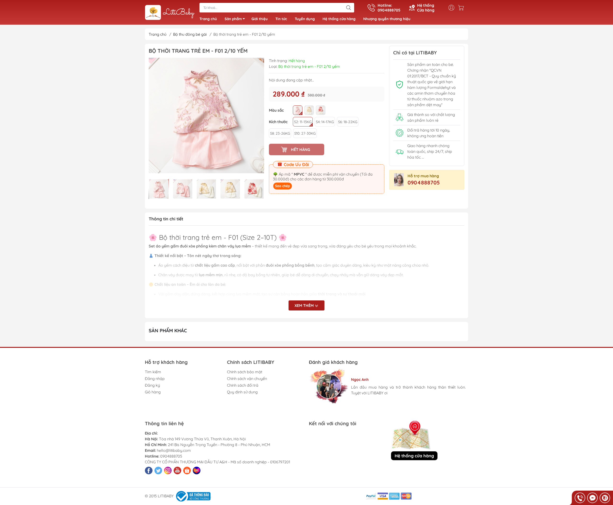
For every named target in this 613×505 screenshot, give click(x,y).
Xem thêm (305, 305)
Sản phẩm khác (168, 330)
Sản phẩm (233, 19)
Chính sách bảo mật (244, 371)
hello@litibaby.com (174, 450)
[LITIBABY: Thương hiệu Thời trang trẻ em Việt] (170, 12)
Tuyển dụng (305, 19)
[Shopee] (187, 470)
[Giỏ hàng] (462, 7)
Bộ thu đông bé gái (190, 34)
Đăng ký (152, 385)
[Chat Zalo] (605, 498)
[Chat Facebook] (592, 498)
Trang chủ (208, 19)
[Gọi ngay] (580, 498)
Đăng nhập (155, 378)
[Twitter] (158, 470)
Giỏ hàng (153, 392)
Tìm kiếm (153, 371)
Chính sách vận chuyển (247, 378)
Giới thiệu (259, 19)
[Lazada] (196, 470)
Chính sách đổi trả (242, 385)
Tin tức (281, 19)
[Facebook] (149, 470)
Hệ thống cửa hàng (339, 19)
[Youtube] (177, 470)
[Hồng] (297, 110)
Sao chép (282, 186)
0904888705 (424, 182)
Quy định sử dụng (242, 392)
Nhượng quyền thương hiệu (386, 19)
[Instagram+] (168, 470)
